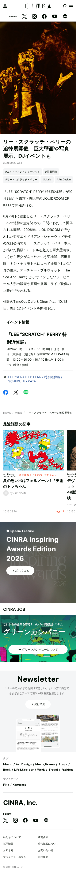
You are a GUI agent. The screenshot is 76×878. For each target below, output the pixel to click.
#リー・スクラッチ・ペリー (21, 179)
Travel (53, 769)
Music (18, 412)
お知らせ (8, 850)
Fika (6, 784)
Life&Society (24, 769)
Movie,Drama (45, 764)
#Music (47, 179)
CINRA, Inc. (20, 802)
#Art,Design (64, 179)
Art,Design (24, 764)
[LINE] (65, 16)
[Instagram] (34, 16)
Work (41, 769)
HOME (7, 412)
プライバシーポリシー (15, 857)
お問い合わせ (45, 850)
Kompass (19, 784)
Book (7, 769)
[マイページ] (5, 6)
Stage (62, 764)
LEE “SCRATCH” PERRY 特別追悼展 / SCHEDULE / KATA (35, 379)
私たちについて (12, 837)
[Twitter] (24, 16)
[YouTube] (54, 17)
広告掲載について (48, 843)
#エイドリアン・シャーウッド (22, 171)
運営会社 (43, 837)
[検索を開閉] (64, 6)
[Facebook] (44, 16)
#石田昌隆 (51, 171)
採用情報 (8, 843)
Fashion (67, 769)
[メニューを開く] (71, 6)
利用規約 (43, 857)
